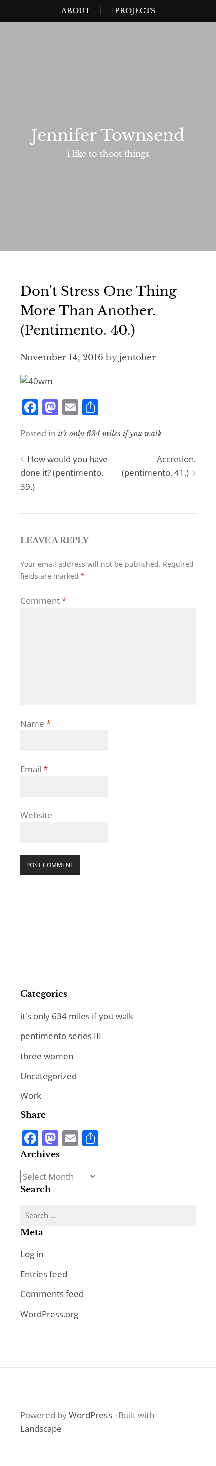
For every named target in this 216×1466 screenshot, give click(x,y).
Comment (43, 601)
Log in (31, 1254)
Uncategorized (48, 1076)
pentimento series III (60, 1036)
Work (30, 1095)
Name (35, 723)
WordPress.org (49, 1314)
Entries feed (43, 1274)
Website (36, 815)
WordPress (90, 1415)
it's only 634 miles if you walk (110, 433)
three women (46, 1056)
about (75, 10)
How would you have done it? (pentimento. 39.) (64, 472)
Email (34, 769)
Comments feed (52, 1294)
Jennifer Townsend (108, 135)
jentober (137, 357)
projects (135, 10)
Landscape (41, 1428)
